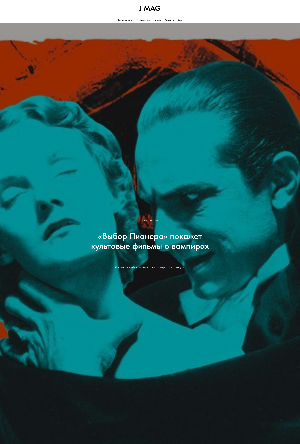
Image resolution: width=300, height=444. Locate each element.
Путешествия (143, 20)
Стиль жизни (125, 20)
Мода (157, 20)
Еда (180, 20)
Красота (169, 20)
